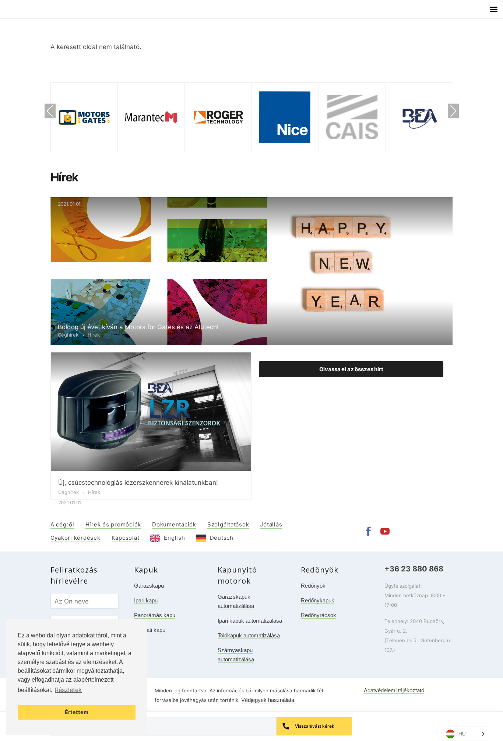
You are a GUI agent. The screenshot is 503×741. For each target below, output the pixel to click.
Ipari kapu (146, 600)
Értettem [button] (76, 712)
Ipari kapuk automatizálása (250, 621)
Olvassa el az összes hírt (351, 369)
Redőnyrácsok (318, 615)
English (174, 537)
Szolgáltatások (228, 524)
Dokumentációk (174, 524)
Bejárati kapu (149, 630)
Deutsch (221, 537)
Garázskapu (149, 585)
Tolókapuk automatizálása (249, 635)
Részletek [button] (68, 689)
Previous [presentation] (50, 111)
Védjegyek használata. (268, 700)
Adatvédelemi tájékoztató (394, 690)
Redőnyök (313, 585)
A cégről (62, 524)
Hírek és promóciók (113, 524)
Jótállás (271, 524)
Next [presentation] (453, 111)
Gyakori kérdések (75, 537)
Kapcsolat (126, 537)
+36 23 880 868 (413, 568)
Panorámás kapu (154, 615)
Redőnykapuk (317, 600)
